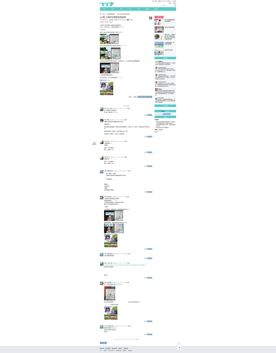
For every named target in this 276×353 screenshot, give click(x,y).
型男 (121, 9)
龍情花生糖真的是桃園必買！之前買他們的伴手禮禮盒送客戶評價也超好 (165, 63)
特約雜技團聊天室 (111, 14)
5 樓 (105, 171)
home (179, 347)
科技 (138, 9)
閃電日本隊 (110, 171)
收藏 (135, 97)
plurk (111, 22)
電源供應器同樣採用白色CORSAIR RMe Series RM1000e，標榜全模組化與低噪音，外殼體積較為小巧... (165, 70)
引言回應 (149, 97)
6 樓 (105, 196)
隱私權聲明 (114, 348)
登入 (170, 3)
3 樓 (105, 141)
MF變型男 (169, 1)
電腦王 (156, 1)
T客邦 (153, 1)
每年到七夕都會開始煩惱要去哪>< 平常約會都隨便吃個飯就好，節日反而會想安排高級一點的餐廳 (165, 101)
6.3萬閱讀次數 (94, 143)
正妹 (113, 9)
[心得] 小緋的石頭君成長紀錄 (123, 14)
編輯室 (156, 9)
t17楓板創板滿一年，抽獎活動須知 (170, 43)
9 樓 (105, 282)
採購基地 (159, 1)
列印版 (102, 22)
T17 (107, 4)
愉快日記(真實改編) (170, 27)
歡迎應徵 (161, 129)
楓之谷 (104, 14)
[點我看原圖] (109, 39)
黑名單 (156, 132)
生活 (130, 9)
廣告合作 (120, 348)
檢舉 (131, 19)
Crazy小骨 (109, 108)
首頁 (104, 9)
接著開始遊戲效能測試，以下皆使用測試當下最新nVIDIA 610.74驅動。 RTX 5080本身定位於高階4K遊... (165, 77)
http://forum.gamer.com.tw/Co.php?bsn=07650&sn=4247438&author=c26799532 (124, 265)
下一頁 (137, 339)
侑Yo (108, 141)
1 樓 (105, 108)
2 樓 (105, 120)
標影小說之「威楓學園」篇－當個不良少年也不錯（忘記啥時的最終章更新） (170, 37)
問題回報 (126, 348)
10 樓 (105, 326)
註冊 (174, 3)
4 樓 (105, 157)
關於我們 (102, 348)
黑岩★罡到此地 (169, 50)
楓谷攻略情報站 (158, 114)
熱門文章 (159, 17)
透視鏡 (174, 1)
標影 (108, 120)
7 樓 (105, 254)
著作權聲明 (107, 348)
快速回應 (142, 97)
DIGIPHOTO (164, 1)
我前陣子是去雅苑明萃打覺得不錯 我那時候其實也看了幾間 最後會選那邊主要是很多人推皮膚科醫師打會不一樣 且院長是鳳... (165, 93)
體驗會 (147, 9)
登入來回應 (103, 343)
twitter (107, 22)
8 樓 (105, 263)
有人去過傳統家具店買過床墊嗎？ (170, 20)
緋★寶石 (111, 19)
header (179, 344)
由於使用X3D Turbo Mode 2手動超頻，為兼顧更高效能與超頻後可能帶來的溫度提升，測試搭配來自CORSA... (165, 85)
